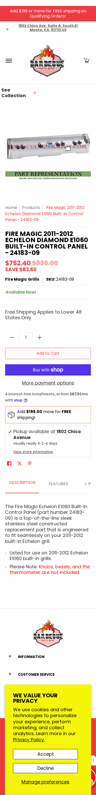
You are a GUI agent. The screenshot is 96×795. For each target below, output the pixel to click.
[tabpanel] (48, 537)
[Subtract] (12, 337)
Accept (45, 754)
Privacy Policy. (29, 739)
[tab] (22, 484)
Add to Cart (48, 353)
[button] (86, 61)
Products (31, 208)
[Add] (40, 337)
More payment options (48, 383)
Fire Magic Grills (22, 279)
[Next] (85, 484)
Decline (45, 768)
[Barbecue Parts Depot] (47, 60)
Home (11, 208)
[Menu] (8, 61)
